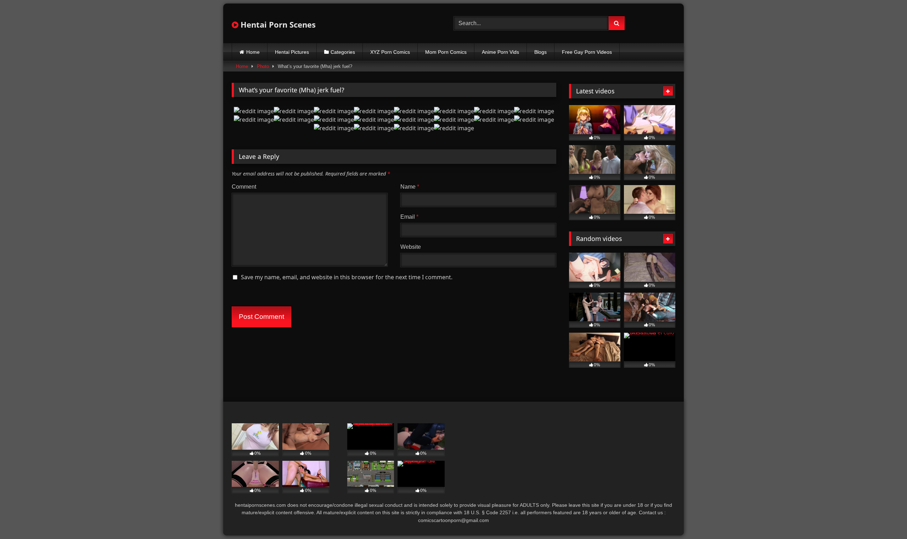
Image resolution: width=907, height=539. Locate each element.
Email (409, 217)
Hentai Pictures (292, 52)
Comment (244, 187)
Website (410, 247)
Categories (343, 52)
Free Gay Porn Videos (587, 52)
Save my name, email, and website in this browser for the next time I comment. (346, 277)
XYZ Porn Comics (390, 52)
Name (409, 187)
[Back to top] (885, 518)
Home (253, 52)
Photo (263, 66)
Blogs (540, 52)
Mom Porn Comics (446, 52)
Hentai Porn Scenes (277, 24)
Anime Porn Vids (500, 52)
